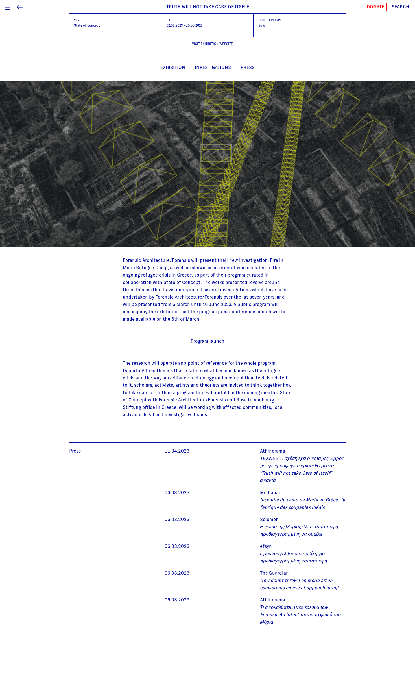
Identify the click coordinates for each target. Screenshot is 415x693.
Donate (375, 7)
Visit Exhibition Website (212, 44)
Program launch (207, 341)
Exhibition (172, 67)
